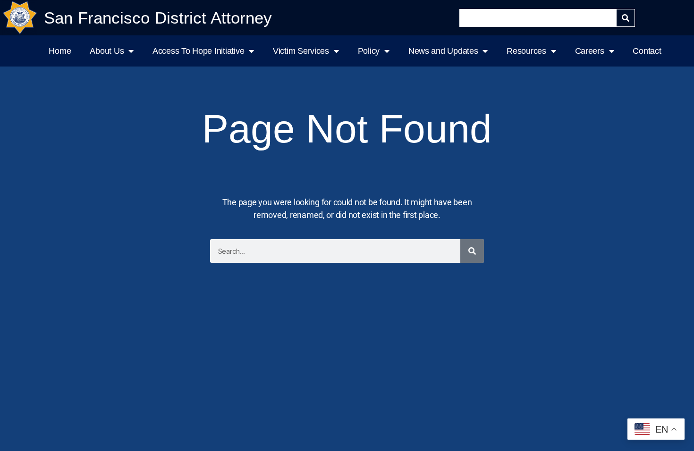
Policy (369, 51)
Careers (589, 51)
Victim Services (301, 51)
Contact (647, 51)
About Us (107, 51)
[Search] (626, 17)
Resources (526, 51)
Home (60, 51)
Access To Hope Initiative (198, 51)
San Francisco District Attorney (158, 17)
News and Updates (443, 51)
